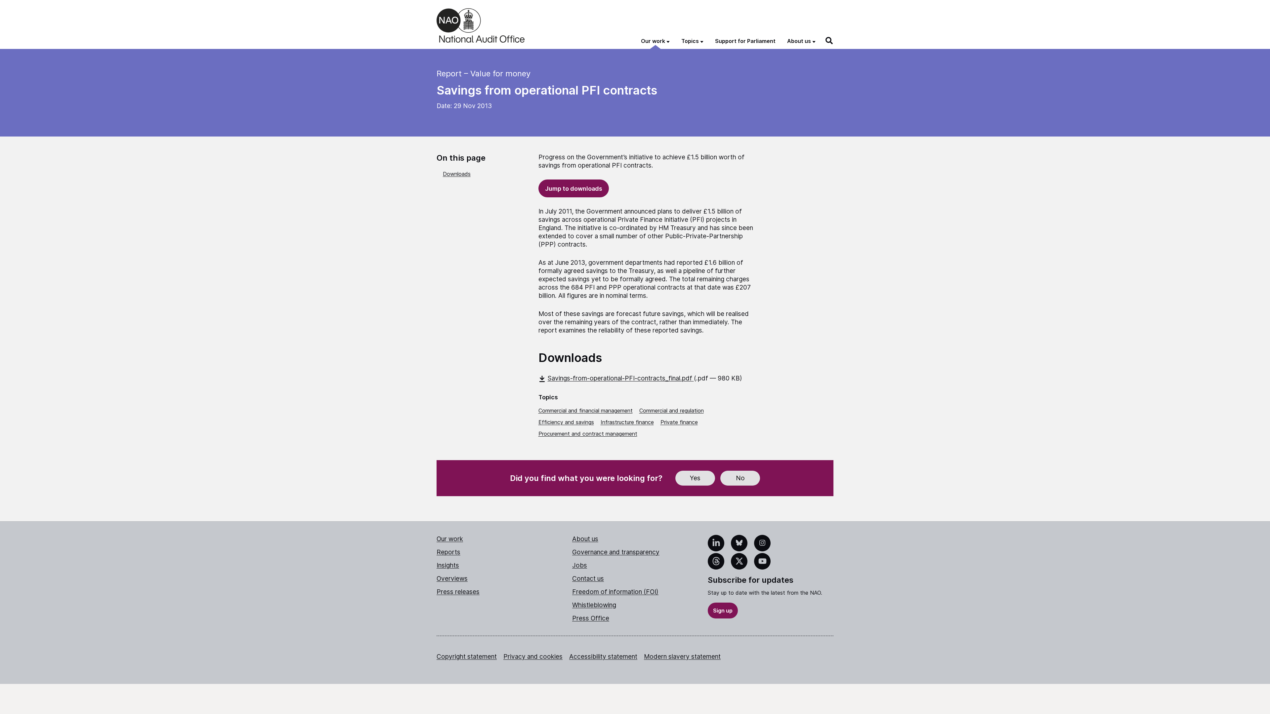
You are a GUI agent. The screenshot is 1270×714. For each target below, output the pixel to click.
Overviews (452, 578)
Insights (448, 565)
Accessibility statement (603, 656)
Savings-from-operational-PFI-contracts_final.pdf (621, 378)
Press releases (458, 592)
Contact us (588, 578)
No (740, 478)
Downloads (457, 174)
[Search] (829, 41)
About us (585, 539)
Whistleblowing (594, 605)
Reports (448, 552)
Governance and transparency (615, 552)
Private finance (679, 422)
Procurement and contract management (587, 433)
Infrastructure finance (627, 422)
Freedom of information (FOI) (615, 592)
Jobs (579, 565)
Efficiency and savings (566, 422)
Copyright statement (467, 656)
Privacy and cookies (533, 656)
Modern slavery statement (682, 656)
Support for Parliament (745, 41)
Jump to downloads (573, 188)
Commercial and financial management (585, 410)
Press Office (590, 618)
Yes (695, 478)
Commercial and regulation (671, 410)
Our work (450, 539)
